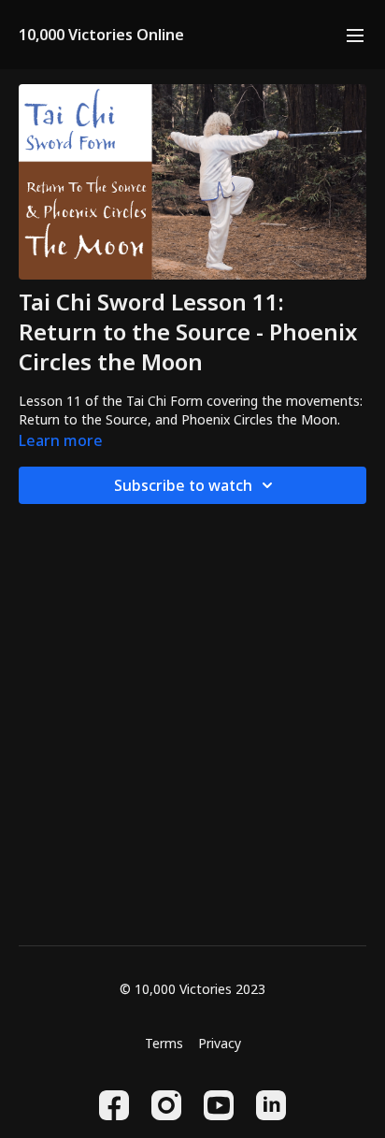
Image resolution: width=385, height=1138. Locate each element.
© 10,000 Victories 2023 (192, 989)
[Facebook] (114, 1105)
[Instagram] (166, 1105)
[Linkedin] (271, 1105)
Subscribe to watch (183, 485)
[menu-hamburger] (355, 34)
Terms (164, 1043)
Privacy (219, 1043)
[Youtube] (219, 1105)
